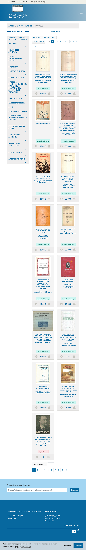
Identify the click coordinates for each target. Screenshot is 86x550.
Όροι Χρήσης (49, 521)
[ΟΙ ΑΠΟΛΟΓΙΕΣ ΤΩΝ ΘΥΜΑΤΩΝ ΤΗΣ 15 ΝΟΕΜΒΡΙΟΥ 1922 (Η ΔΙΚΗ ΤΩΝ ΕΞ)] (68, 373)
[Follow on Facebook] (78, 531)
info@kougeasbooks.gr (38, 2)
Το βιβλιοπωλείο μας (15, 516)
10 (76, 41)
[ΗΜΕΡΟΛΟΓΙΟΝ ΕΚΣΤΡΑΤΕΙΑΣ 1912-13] (43, 373)
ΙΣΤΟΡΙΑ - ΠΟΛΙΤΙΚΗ (24, 26)
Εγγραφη (74, 490)
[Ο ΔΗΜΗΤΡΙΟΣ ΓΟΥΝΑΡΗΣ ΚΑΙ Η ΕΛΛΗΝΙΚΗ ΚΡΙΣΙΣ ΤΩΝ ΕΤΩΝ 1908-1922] (43, 424)
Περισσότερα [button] (26, 547)
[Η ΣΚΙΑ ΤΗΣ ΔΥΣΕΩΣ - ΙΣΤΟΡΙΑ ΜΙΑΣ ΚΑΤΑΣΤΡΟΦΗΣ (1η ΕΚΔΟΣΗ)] (68, 163)
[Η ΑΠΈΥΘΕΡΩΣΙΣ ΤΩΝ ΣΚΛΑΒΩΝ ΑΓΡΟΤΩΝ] (42, 163)
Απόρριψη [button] (67, 545)
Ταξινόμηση (37, 37)
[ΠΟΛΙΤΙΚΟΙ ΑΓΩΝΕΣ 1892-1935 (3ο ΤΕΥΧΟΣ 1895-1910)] (42, 216)
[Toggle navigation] (81, 13)
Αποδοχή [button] (78, 545)
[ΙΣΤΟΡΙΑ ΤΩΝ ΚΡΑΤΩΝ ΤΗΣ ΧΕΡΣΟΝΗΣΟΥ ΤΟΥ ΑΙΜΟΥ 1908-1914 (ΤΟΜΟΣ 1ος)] (68, 61)
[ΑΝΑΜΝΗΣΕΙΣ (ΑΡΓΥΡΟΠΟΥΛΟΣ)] (68, 266)
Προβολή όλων (49, 37)
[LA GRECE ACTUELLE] (43, 110)
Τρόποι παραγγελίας (52, 516)
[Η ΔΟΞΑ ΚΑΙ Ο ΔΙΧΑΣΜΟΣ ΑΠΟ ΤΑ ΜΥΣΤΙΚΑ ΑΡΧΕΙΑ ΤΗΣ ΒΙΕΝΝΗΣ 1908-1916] (43, 61)
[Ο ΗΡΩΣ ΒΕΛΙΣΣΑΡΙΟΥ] (68, 216)
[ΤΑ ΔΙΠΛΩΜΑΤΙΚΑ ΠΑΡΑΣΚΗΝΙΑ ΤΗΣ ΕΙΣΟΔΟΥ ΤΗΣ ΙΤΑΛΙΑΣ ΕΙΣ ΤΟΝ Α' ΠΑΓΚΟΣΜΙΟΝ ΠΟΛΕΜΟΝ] (68, 321)
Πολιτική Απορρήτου (52, 518)
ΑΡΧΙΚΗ (11, 26)
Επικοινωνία (11, 518)
